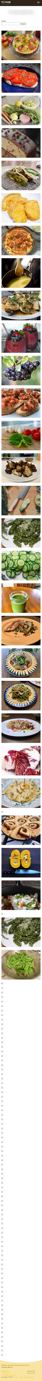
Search (3, 21)
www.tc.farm (6, 1373)
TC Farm (15, 1377)
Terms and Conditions (26, 1377)
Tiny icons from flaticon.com (8, 1375)
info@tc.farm (6, 1371)
